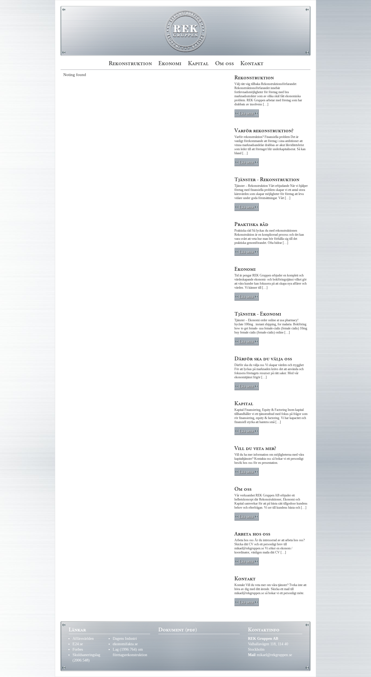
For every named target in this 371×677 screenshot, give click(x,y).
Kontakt (251, 63)
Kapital (198, 63)
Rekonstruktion (130, 63)
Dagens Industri (125, 639)
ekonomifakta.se (125, 644)
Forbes (78, 649)
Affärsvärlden (83, 639)
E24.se (78, 644)
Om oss (224, 63)
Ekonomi (169, 63)
